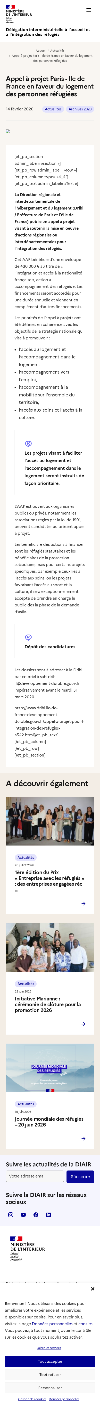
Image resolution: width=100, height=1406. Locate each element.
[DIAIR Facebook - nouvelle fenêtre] (36, 1216)
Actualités (57, 50)
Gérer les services (49, 1348)
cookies (85, 1324)
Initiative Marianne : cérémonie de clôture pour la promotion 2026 (48, 1004)
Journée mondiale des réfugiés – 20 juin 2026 (49, 1122)
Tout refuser (50, 1375)
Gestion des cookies (32, 1399)
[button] (92, 1288)
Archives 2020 (80, 109)
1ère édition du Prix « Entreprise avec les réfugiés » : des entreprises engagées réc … (49, 881)
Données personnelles (52, 1324)
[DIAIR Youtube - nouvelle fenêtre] (23, 1216)
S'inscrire (80, 1176)
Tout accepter (50, 1361)
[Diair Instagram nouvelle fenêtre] (11, 1216)
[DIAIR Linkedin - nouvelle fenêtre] (48, 1216)
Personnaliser (50, 1388)
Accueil (41, 50)
